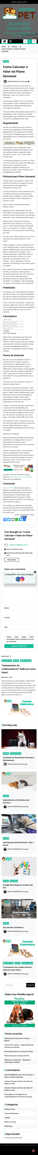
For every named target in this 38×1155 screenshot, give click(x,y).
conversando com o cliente (20, 477)
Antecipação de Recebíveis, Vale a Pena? (18, 843)
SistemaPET (9, 488)
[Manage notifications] (33, 1150)
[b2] (19, 143)
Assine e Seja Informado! (13, 1138)
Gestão (5, 61)
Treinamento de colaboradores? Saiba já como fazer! (18, 669)
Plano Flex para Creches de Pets (16, 1056)
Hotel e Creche (26, 660)
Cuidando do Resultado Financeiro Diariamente (18, 758)
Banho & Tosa (7, 660)
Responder (12, 560)
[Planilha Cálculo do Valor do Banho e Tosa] (19, 1012)
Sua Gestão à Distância (13, 927)
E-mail (7, 618)
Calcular (6, 331)
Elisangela (8, 1094)
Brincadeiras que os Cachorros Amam (18, 1051)
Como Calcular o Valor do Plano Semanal (15, 71)
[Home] (4, 41)
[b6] (19, 468)
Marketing (13, 881)
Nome (7, 608)
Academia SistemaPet (19, 26)
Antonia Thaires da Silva (13, 1081)
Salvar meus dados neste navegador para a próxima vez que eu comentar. (20, 639)
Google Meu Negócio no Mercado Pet (18, 886)
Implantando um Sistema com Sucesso (16, 801)
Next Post (5, 656)
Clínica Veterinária (11, 1113)
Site (5, 627)
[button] (25, 41)
